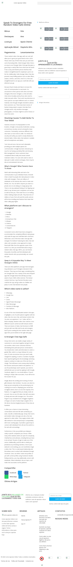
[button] (54, 3)
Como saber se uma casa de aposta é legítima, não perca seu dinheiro (45, 539)
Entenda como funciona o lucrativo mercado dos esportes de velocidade (45, 519)
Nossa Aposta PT (26, 520)
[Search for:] (53, 96)
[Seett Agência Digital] (42, 565)
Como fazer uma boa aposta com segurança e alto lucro (45, 548)
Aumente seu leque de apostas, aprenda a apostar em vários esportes (45, 529)
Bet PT (23, 524)
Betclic (23, 516)
